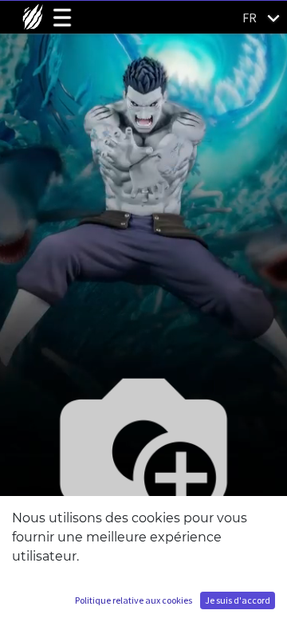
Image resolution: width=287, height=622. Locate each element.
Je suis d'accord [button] (237, 600)
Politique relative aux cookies (133, 600)
